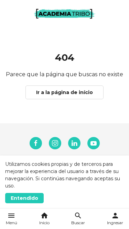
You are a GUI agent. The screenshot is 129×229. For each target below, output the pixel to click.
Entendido (24, 198)
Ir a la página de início (64, 92)
